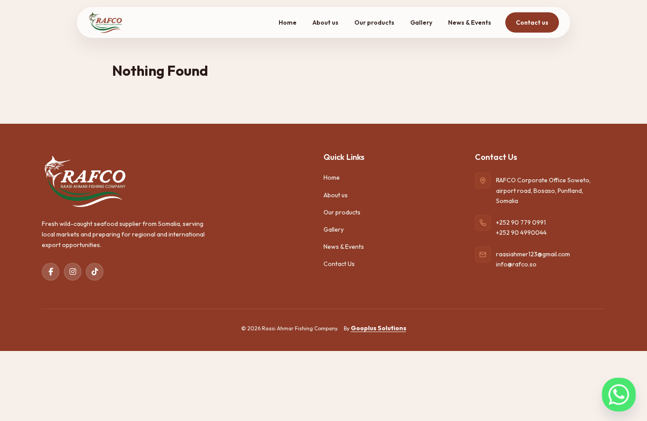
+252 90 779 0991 (521, 222)
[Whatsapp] (618, 394)
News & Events (469, 22)
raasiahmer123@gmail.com (533, 254)
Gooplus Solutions (378, 328)
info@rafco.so (516, 264)
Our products (374, 22)
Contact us (532, 22)
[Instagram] (72, 272)
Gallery (421, 22)
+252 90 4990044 (521, 232)
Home (288, 22)
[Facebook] (50, 272)
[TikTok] (94, 272)
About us (325, 22)
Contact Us (339, 264)
